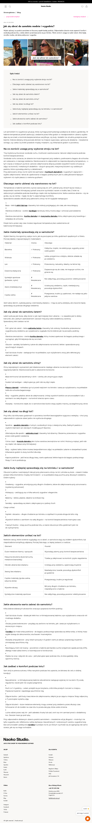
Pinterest (6, 812)
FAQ (50, 774)
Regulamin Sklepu (53, 769)
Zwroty (50, 762)
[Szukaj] (10, 6)
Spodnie (6, 765)
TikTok (5, 809)
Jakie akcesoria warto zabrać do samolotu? (30, 119)
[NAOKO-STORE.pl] (46, 6)
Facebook (6, 807)
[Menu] (6, 6)
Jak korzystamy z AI (54, 776)
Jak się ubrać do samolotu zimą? (26, 99)
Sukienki (6, 755)
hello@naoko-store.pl (54, 798)
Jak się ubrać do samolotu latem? (26, 94)
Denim (5, 777)
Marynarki (6, 775)
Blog (5, 798)
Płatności (51, 760)
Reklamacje (52, 765)
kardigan (33, 211)
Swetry (5, 767)
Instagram (6, 804)
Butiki (5, 791)
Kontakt (50, 755)
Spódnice (6, 757)
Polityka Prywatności (54, 771)
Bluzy (5, 762)
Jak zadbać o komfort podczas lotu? (27, 124)
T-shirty (5, 760)
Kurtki (5, 770)
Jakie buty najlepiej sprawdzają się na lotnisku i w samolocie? (37, 109)
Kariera (5, 796)
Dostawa (51, 757)
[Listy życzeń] (82, 6)
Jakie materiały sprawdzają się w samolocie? (31, 89)
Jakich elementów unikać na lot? (26, 114)
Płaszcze (6, 772)
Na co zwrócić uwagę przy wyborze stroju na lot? (32, 80)
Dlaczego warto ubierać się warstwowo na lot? (31, 84)
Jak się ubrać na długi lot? (23, 104)
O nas (5, 793)
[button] (86, 6)
